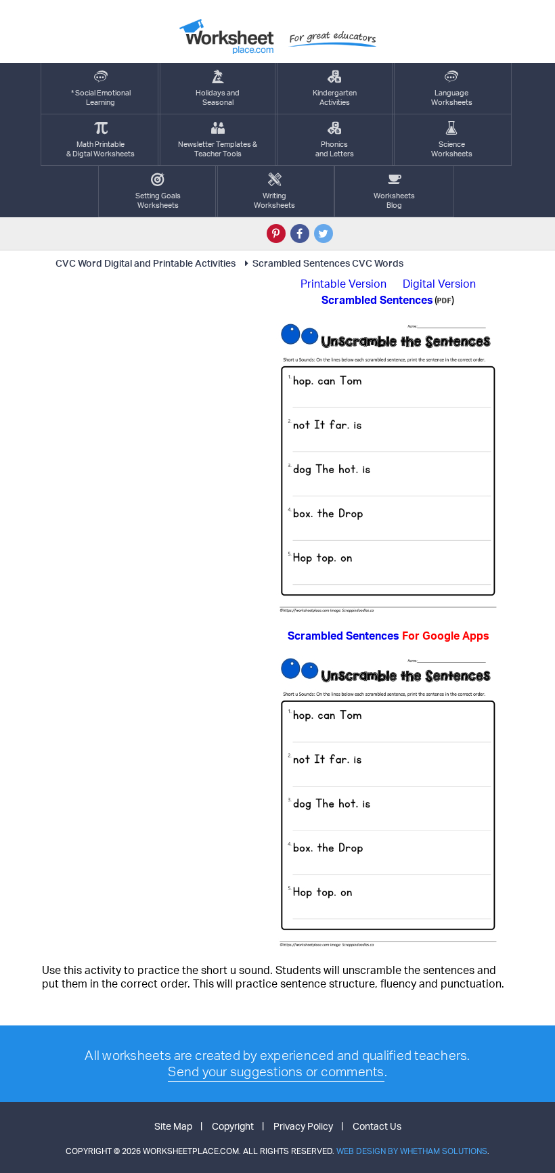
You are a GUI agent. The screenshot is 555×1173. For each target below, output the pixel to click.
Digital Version (439, 283)
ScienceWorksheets (451, 148)
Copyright (233, 1126)
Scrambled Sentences (388, 635)
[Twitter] (323, 233)
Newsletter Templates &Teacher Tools (217, 148)
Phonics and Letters (334, 148)
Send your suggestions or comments (276, 1071)
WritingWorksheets (274, 200)
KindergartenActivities (335, 97)
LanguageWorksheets (451, 97)
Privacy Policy (303, 1126)
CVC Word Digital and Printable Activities (146, 263)
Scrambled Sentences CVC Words (327, 263)
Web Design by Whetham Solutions (411, 1151)
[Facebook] (299, 233)
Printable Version (343, 283)
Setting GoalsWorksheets (158, 200)
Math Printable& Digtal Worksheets (100, 148)
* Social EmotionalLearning (101, 97)
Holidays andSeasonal (218, 97)
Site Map (173, 1126)
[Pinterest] (276, 233)
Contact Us (377, 1126)
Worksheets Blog (394, 200)
